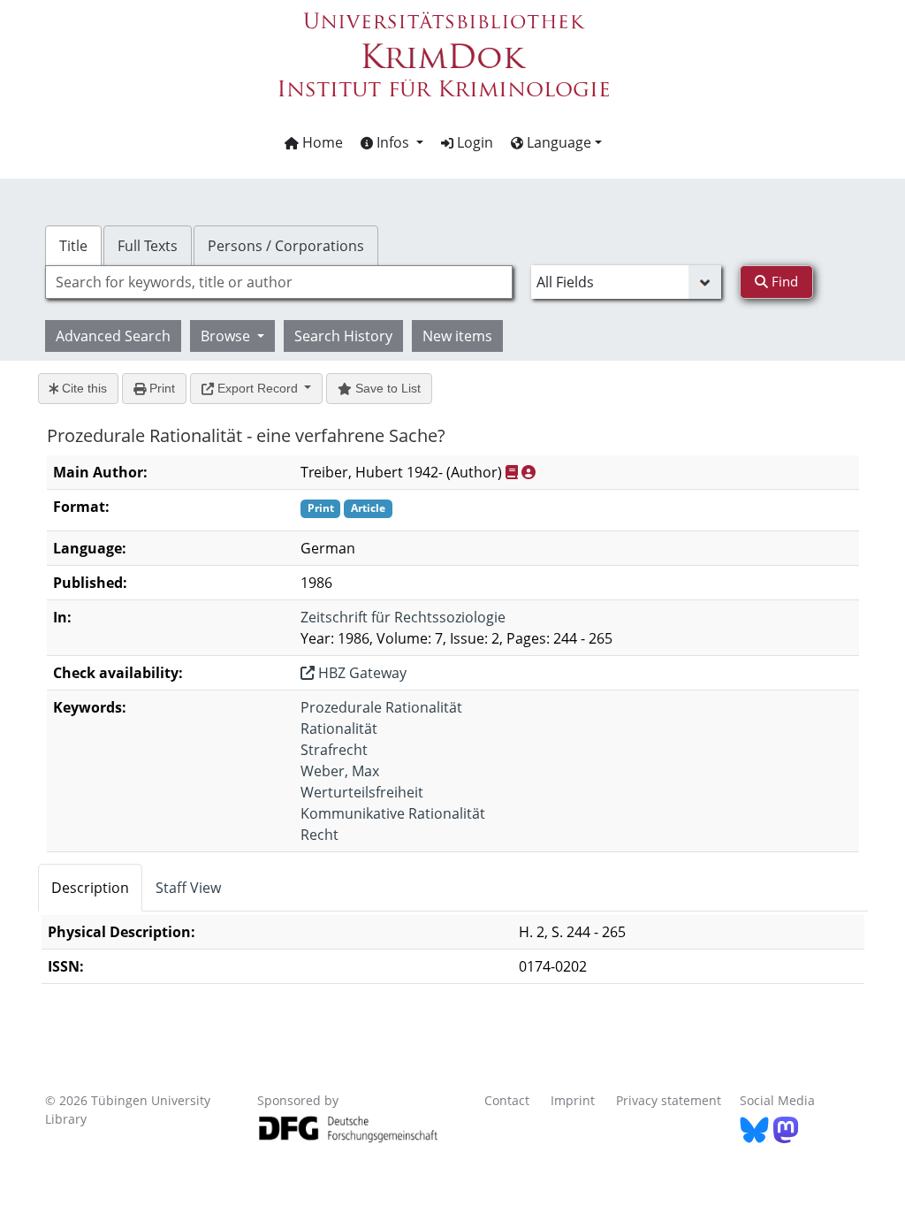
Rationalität (338, 728)
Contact (506, 1100)
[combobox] (279, 282)
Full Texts (148, 246)
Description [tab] (90, 887)
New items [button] (457, 336)
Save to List (386, 388)
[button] (392, 142)
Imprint (573, 1100)
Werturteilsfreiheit (361, 792)
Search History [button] (343, 336)
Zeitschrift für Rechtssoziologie (403, 617)
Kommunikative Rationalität (392, 813)
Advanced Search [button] (113, 336)
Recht (319, 834)
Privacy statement (668, 1100)
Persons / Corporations (286, 246)
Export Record (257, 388)
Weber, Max (339, 771)
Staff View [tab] (188, 887)
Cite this (82, 388)
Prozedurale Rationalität (381, 707)
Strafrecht (334, 749)
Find (783, 281)
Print (160, 388)
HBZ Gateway (361, 673)
